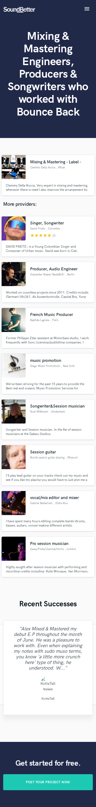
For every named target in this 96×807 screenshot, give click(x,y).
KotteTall (48, 699)
